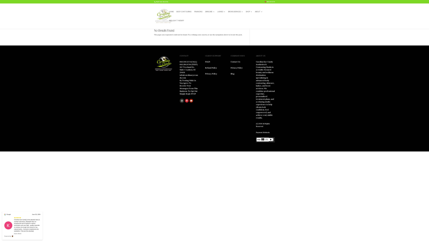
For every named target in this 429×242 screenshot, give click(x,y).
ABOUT (257, 12)
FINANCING (198, 12)
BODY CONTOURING (184, 12)
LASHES (220, 12)
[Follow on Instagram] (182, 100)
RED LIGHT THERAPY (176, 21)
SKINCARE (208, 12)
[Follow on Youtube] (191, 101)
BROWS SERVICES (234, 12)
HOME (171, 12)
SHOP (248, 12)
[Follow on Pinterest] (187, 101)
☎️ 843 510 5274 (270, 1)
